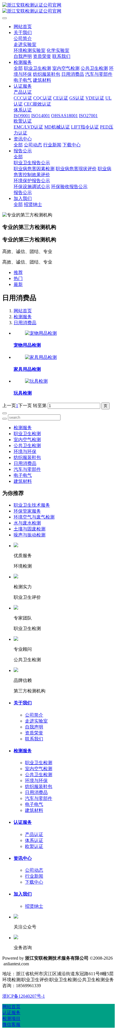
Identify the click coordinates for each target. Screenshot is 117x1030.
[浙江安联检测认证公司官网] (58, 8)
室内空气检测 (27, 439)
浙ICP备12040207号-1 (23, 996)
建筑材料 (23, 481)
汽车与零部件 (27, 469)
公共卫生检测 (27, 445)
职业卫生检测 (27, 433)
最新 (18, 284)
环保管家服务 (27, 511)
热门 (18, 278)
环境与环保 (25, 451)
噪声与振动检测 (29, 534)
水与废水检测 (27, 523)
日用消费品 (25, 322)
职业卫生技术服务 (32, 505)
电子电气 (23, 475)
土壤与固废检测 (29, 528)
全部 (18, 68)
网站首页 (23, 26)
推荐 (18, 272)
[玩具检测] (36, 381)
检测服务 (23, 316)
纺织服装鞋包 (27, 457)
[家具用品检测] (41, 357)
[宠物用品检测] (41, 333)
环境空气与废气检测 (34, 517)
